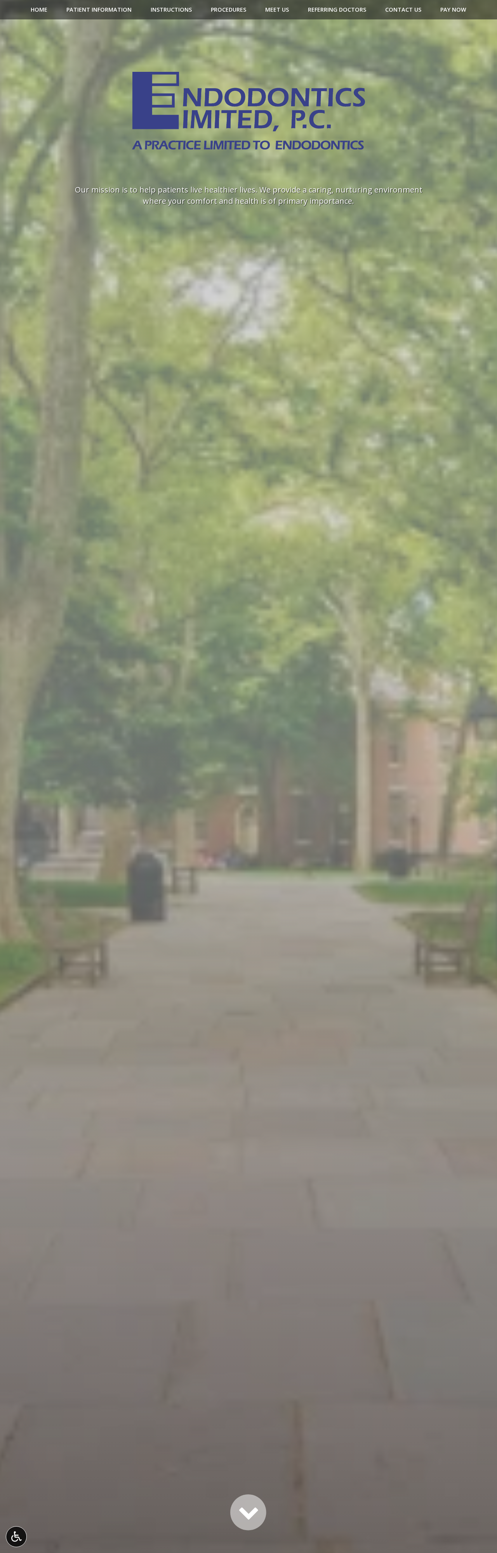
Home (39, 10)
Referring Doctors (337, 10)
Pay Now (453, 10)
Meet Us (277, 10)
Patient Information (99, 10)
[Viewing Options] (16, 1536)
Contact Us (403, 10)
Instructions (171, 10)
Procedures (228, 10)
